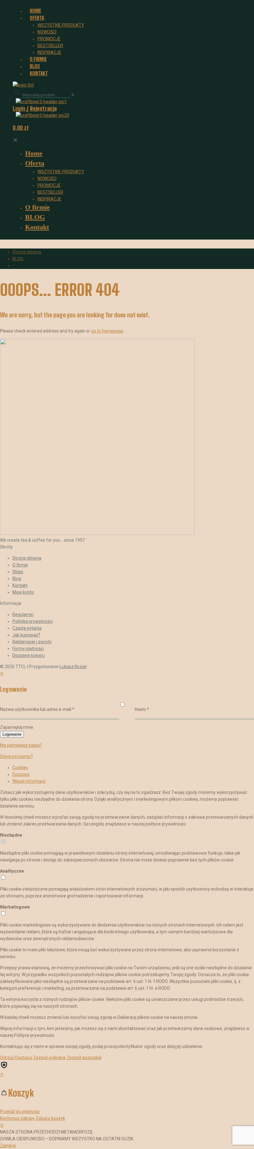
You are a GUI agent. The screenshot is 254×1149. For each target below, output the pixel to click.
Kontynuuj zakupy (17, 1118)
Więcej (29, 781)
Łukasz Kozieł (73, 666)
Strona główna (26, 251)
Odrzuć (7, 1057)
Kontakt (20, 585)
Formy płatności (28, 648)
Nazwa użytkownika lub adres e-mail (37, 709)
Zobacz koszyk (50, 1118)
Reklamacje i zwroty (32, 641)
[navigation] (127, 1096)
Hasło (142, 709)
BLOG (17, 258)
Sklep (17, 571)
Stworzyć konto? (16, 756)
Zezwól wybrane (49, 1057)
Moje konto (23, 592)
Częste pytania (27, 628)
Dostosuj (20, 774)
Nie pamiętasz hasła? (21, 745)
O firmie (20, 564)
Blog (16, 578)
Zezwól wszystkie (84, 1057)
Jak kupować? (26, 634)
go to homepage (107, 330)
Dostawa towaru (28, 655)
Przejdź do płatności (20, 1111)
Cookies (20, 767)
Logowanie (11, 734)
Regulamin (22, 614)
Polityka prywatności (32, 621)
